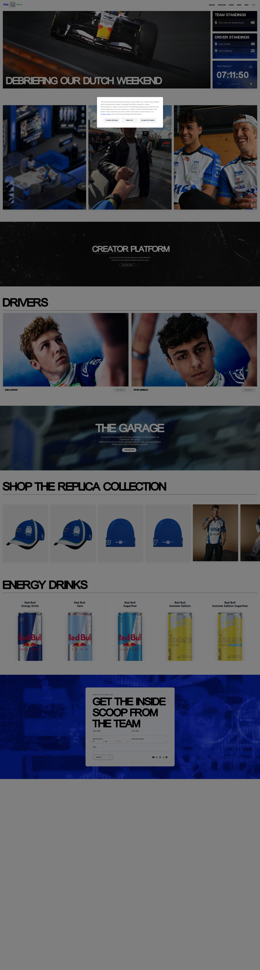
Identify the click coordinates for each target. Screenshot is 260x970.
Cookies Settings (112, 120)
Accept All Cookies (147, 120)
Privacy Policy (106, 114)
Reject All (129, 120)
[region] (130, 112)
